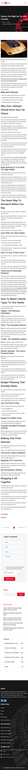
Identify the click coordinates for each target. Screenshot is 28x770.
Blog (8, 22)
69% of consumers (5, 507)
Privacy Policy (4, 717)
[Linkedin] (5, 700)
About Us (3, 707)
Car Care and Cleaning (14, 648)
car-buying (14, 230)
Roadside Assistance (5, 743)
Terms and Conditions (6, 720)
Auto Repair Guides (14, 662)
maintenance (12, 278)
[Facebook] (2, 700)
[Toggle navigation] (25, 3)
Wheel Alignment (4, 736)
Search (5, 590)
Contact (2, 711)
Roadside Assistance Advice (14, 657)
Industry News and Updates (14, 652)
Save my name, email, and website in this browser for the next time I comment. (15, 568)
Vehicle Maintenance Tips (14, 643)
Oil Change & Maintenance (7, 740)
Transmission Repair (5, 730)
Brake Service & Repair (6, 733)
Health (14, 666)
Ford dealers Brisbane (10, 185)
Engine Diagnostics (5, 727)
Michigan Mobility (11, 767)
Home (4, 22)
